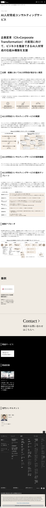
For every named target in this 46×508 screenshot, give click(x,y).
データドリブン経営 (6, 424)
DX (2, 422)
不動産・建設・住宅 (29, 456)
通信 (29, 450)
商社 (22, 467)
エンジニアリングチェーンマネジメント (36, 472)
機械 (22, 446)
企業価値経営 (14, 445)
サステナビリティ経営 (15, 456)
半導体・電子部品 (22, 442)
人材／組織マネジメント (36, 477)
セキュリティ (42, 448)
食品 (29, 439)
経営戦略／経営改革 (36, 440)
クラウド (43, 446)
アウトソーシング (43, 440)
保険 (22, 460)
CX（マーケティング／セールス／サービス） (36, 458)
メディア (29, 459)
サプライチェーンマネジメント (36, 465)
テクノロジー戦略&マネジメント (43, 457)
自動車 (22, 439)
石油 (22, 452)
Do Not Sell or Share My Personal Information (23, 505)
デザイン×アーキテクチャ (43, 452)
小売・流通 (29, 444)
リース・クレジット (22, 464)
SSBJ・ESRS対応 (15, 453)
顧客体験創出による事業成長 (15, 440)
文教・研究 (29, 471)
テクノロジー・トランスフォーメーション (43, 464)
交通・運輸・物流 (29, 452)
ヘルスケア (22, 455)
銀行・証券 (22, 458)
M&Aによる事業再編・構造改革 (15, 448)
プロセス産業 (22, 449)
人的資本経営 (14, 451)
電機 (22, 444)
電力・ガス (29, 447)
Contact (30, 320)
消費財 (29, 441)
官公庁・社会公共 (29, 468)
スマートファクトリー (15, 443)
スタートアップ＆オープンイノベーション (36, 451)
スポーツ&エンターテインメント (30, 463)
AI (2, 425)
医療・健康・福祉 (29, 474)
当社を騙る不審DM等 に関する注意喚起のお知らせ (11, 493)
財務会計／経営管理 (36, 482)
